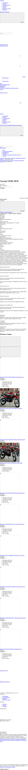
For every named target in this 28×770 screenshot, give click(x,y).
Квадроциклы (3, 85)
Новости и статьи (6, 8)
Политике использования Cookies (7, 767)
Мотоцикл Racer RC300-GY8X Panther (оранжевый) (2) (12, 493)
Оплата (4, 7)
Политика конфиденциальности (7, 739)
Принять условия (4, 769)
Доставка (5, 6)
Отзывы (4, 3)
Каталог (22, 22)
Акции (23, 76)
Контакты (5, 9)
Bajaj (1, 83)
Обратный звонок (4, 45)
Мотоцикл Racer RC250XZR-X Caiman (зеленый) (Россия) (13, 617)
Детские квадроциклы (5, 84)
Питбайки (2, 86)
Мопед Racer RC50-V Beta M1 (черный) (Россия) (11, 649)
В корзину (2, 188)
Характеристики (4, 213)
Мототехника (6, 77)
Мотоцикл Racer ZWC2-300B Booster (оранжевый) (11, 462)
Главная (2, 158)
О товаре (10, 213)
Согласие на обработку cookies (17, 740)
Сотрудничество (6, 5)
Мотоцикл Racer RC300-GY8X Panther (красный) (11, 408)
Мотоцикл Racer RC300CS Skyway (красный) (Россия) (12, 524)
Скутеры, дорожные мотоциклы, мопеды (9, 88)
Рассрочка (9, 212)
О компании (5, 2)
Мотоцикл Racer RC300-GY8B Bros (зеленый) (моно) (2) (12, 586)
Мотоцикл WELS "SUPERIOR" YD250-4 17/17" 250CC (12, 555)
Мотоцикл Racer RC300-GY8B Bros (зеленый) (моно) (12, 377)
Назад (21, 135)
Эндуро (1, 89)
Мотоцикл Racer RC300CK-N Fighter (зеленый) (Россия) (12, 439)
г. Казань (2, 0)
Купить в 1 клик (3, 212)
